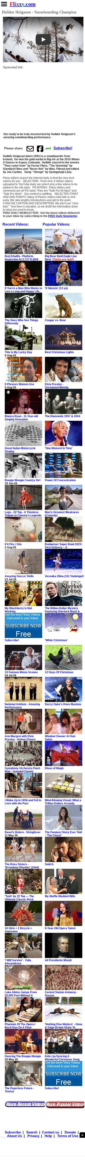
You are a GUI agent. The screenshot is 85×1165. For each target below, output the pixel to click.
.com (23, 4)
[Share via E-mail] (30, 148)
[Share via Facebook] (40, 148)
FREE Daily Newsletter (62, 216)
